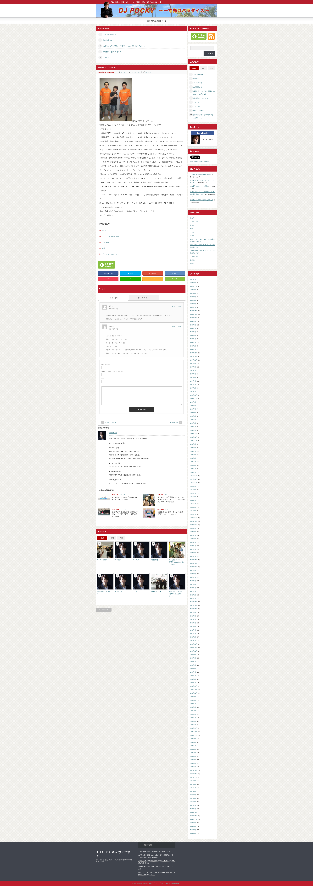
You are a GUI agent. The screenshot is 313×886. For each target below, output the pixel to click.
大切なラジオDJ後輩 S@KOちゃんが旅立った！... (176, 594)
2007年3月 (193, 802)
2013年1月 (193, 556)
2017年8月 (193, 367)
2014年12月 (193, 475)
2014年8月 (193, 490)
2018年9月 (193, 321)
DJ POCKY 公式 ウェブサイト (113, 854)
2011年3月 (193, 633)
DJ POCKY (148, 72)
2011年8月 (193, 616)
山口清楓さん (108, 40)
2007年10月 (193, 777)
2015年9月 (193, 444)
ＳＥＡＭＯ (106, 242)
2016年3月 (193, 423)
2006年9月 (193, 823)
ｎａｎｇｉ (107, 57)
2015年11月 (193, 437)
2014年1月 (193, 514)
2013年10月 (193, 525)
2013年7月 (193, 535)
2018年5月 (193, 335)
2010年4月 (193, 672)
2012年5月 (193, 584)
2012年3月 (193, 591)
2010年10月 (193, 651)
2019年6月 (193, 293)
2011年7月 (193, 619)
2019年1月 (193, 307)
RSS (153, 279)
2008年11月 (193, 731)
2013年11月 (193, 521)
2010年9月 (193, 654)
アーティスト (194, 221)
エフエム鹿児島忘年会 (110, 237)
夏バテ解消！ (174, 422)
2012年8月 (193, 574)
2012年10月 (193, 567)
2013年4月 (193, 546)
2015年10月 (193, 440)
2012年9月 (193, 570)
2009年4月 (193, 714)
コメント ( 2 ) (113, 298)
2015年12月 (193, 433)
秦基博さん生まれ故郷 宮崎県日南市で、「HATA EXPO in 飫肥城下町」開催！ (125, 514)
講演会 (192, 235)
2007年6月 (193, 791)
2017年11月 (193, 356)
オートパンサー (156, 591)
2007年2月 (193, 805)
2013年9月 (193, 528)
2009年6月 (193, 707)
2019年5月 (193, 297)
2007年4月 (193, 798)
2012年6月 (193, 581)
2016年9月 (193, 402)
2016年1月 (193, 430)
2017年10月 (193, 360)
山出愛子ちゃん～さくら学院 (199, 186)
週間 (112, 538)
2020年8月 (193, 283)
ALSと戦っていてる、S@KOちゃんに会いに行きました (124, 46)
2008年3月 (193, 760)
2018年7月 (193, 328)
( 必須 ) (105, 364)
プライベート (194, 256)
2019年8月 (193, 290)
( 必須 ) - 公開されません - (112, 371)
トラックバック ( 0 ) (144, 298)
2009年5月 (193, 710)
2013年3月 (193, 549)
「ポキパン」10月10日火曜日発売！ (201, 174)
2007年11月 (193, 774)
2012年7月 (193, 577)
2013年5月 (193, 542)
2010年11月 (193, 647)
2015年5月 (193, 458)
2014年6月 (193, 496)
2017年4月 (193, 381)
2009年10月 (193, 693)
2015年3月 (193, 465)
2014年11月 (193, 479)
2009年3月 (193, 717)
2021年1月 (193, 279)
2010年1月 (193, 682)
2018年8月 (193, 325)
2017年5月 (193, 377)
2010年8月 (193, 658)
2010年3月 (193, 675)
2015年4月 (193, 461)
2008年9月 (193, 738)
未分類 (123, 72)
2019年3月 (193, 304)
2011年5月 (193, 626)
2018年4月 (193, 339)
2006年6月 (193, 833)
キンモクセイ (137, 560)
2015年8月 (193, 447)
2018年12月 (193, 311)
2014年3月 (193, 507)
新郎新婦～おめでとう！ (112, 52)
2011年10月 (193, 609)
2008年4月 (193, 756)
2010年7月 (193, 661)
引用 (179, 306)
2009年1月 (193, 724)
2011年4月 (193, 630)
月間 (121, 538)
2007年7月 (193, 788)
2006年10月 (193, 819)
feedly (175, 279)
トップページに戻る (104, 609)
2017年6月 (193, 374)
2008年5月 (193, 752)
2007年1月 (193, 809)
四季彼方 (118, 560)
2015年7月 (193, 451)
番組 (166, 494)
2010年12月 (193, 644)
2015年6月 (193, 454)
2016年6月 (193, 412)
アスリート (193, 225)
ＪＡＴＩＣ (136, 591)
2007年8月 (193, 784)
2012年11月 (193, 563)
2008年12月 (193, 728)
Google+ (153, 273)
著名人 (192, 218)
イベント (123, 509)
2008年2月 (193, 763)
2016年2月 (193, 426)
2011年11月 (193, 605)
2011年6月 (193, 623)
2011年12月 (193, 602)
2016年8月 (193, 405)
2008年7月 (193, 745)
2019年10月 (193, 286)
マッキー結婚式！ (109, 34)
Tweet (131, 273)
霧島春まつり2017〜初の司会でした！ (201, 200)
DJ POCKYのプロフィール (156, 21)
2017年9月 (193, 363)
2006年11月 (193, 816)
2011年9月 (193, 612)
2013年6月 (193, 539)
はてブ (175, 273)
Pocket (108, 279)
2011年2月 (193, 637)
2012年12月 (193, 560)
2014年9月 (193, 486)
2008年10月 (193, 735)
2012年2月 (193, 595)
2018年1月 (193, 349)
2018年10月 (193, 318)
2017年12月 (193, 353)
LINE (130, 279)
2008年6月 (193, 749)
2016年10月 (193, 398)
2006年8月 (193, 826)
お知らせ (122, 494)
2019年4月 (193, 300)
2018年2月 (193, 346)
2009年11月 (193, 689)
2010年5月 (193, 668)
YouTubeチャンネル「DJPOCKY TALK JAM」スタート (154, 851)
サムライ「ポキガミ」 (111, 422)
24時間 (102, 538)
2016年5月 (193, 416)
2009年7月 (193, 703)
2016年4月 (193, 419)
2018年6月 (193, 332)
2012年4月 (193, 588)
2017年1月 (193, 391)
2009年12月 (193, 686)
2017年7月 (193, 370)
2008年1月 (193, 766)
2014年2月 (193, 511)
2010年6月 (193, 665)
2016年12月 (193, 395)
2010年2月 (193, 679)
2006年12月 (193, 812)
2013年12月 (193, 518)
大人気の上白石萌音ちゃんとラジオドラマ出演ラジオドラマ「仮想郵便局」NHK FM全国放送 (171, 499)
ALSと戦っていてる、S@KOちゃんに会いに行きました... (176, 562)
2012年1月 (193, 598)
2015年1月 (193, 472)
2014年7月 (193, 493)
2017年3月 (193, 384)
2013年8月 (193, 532)
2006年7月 (193, 830)
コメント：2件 (135, 72)
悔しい (104, 231)
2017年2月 (193, 388)
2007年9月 (193, 781)
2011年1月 (193, 640)
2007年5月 (193, 795)
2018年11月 (193, 314)
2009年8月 (193, 700)
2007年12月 (193, 770)
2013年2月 (193, 553)
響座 (103, 248)
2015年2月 (193, 468)
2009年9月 (193, 696)
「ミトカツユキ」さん (110, 254)
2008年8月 (193, 742)
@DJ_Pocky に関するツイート (199, 161)
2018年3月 (193, 342)
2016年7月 (193, 409)
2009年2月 (193, 721)
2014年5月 (193, 500)
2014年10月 (193, 482)
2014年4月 (193, 503)
